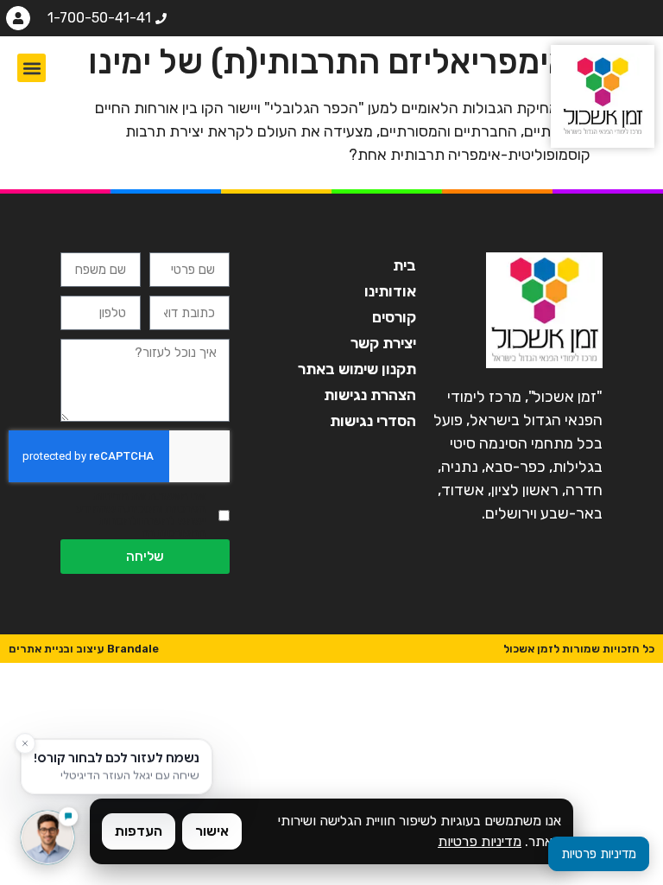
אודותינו (390, 291)
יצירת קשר (383, 343)
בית (404, 265)
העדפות (138, 831)
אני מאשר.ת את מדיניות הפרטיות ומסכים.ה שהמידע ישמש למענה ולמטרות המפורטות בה (140, 515)
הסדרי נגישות (373, 420)
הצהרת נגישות (370, 394)
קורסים (394, 317)
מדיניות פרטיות (479, 841)
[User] (18, 18)
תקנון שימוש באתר (357, 369)
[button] (31, 68)
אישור (212, 831)
